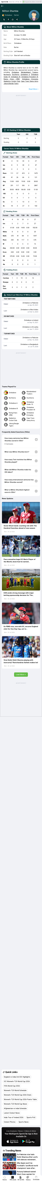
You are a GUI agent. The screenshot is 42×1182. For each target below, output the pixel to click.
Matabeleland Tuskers (29, 72)
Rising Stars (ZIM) (12, 79)
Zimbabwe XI (15, 77)
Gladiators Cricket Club (12, 81)
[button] (21, 512)
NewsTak (11, 2)
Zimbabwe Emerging (30, 79)
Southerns (15, 74)
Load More (20, 674)
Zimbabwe (15, 72)
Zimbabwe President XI (29, 77)
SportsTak (4, 2)
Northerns (7, 74)
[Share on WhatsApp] (13, 19)
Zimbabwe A (25, 74)
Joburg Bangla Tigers (11, 83)
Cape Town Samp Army (29, 81)
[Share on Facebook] (8, 19)
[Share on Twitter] (4, 19)
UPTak (17, 2)
